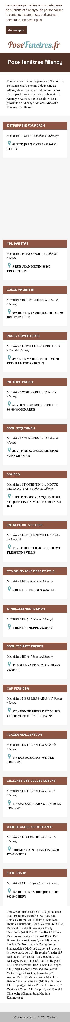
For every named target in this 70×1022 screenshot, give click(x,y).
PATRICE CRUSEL (20, 382)
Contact (51, 1017)
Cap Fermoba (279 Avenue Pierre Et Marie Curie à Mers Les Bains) (32, 977)
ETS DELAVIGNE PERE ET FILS (31, 571)
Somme (47, 90)
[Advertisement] (35, 199)
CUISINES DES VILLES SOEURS (31, 780)
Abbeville (52, 103)
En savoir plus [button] (32, 20)
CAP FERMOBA (18, 688)
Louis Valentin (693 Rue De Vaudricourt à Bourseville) (35, 926)
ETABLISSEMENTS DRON (26, 608)
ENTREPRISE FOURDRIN (26, 125)
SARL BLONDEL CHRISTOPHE (29, 827)
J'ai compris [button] (16, 30)
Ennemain (13, 107)
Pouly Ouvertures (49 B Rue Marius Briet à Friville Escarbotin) (34, 932)
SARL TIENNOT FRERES (25, 646)
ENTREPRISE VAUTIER (25, 525)
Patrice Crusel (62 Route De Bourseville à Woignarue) (32, 938)
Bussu (28, 107)
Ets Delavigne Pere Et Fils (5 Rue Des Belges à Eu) (33, 960)
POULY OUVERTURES (23, 336)
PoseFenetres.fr (16, 81)
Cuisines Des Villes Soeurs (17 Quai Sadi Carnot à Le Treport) (35, 987)
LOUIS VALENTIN (20, 289)
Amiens (39, 103)
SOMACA (13, 474)
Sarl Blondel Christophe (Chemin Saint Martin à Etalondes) (34, 993)
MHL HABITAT (18, 243)
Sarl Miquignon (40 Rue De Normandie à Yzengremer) (33, 942)
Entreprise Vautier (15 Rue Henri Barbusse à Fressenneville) (34, 954)
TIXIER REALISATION (24, 734)
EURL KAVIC (16, 873)
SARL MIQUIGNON (21, 428)
